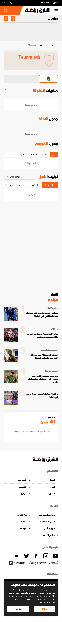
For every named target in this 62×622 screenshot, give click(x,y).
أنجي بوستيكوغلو (49, 350)
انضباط (11, 154)
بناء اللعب (33, 154)
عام (53, 154)
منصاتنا (23, 521)
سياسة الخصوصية (46, 515)
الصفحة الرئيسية (52, 45)
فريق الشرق (49, 528)
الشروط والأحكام (47, 521)
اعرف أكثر (18, 609)
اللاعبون (23, 487)
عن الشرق (22, 515)
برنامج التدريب (48, 535)
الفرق (41, 45)
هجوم (21, 154)
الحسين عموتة (51, 371)
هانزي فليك (52, 308)
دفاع (45, 154)
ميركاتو (54, 329)
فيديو (24, 493)
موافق (44, 609)
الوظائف (23, 528)
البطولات (22, 480)
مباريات (53, 18)
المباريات (51, 493)
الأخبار (52, 480)
